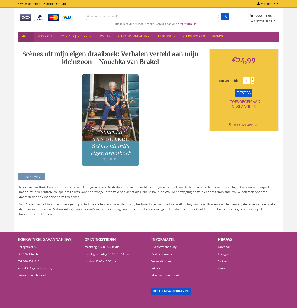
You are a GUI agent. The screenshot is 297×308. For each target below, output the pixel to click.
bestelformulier (187, 24)
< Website (24, 4)
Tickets (104, 36)
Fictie (26, 36)
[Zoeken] (225, 16)
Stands (217, 36)
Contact (61, 4)
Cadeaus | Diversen (76, 36)
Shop (37, 4)
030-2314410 (31, 261)
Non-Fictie (46, 36)
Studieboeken (193, 36)
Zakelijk (48, 4)
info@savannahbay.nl (41, 268)
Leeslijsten (166, 36)
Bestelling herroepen (171, 291)
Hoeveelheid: (228, 81)
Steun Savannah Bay (133, 36)
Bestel (244, 93)
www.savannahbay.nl (32, 275)
